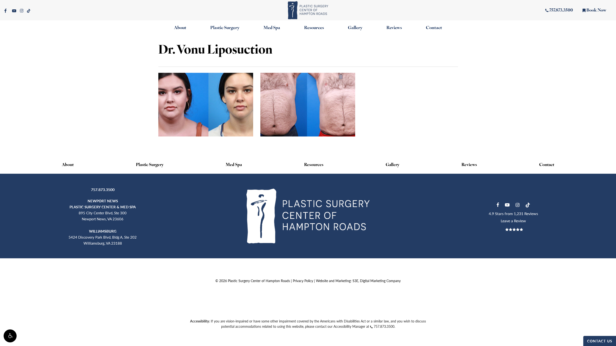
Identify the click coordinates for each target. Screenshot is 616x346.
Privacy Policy (303, 280)
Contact (546, 165)
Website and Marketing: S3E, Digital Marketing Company (358, 280)
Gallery (392, 165)
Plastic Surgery (150, 165)
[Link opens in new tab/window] (497, 204)
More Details (207, 101)
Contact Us (599, 340)
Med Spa (234, 165)
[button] (10, 335)
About (68, 165)
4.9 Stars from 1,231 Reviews (513, 213)
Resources (313, 165)
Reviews (469, 165)
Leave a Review (513, 220)
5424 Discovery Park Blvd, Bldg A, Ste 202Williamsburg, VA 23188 (103, 237)
